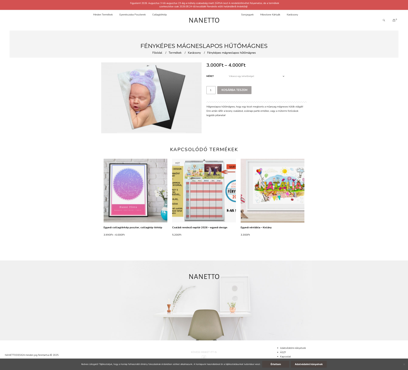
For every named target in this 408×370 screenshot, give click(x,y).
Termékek (175, 53)
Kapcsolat (285, 356)
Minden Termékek (103, 14)
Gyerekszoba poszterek (132, 14)
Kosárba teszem (234, 90)
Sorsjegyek (247, 14)
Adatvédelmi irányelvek (293, 348)
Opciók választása (115, 234)
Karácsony (292, 14)
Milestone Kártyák (270, 14)
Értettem (276, 364)
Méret (210, 76)
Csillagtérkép (159, 14)
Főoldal (157, 53)
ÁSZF (283, 352)
